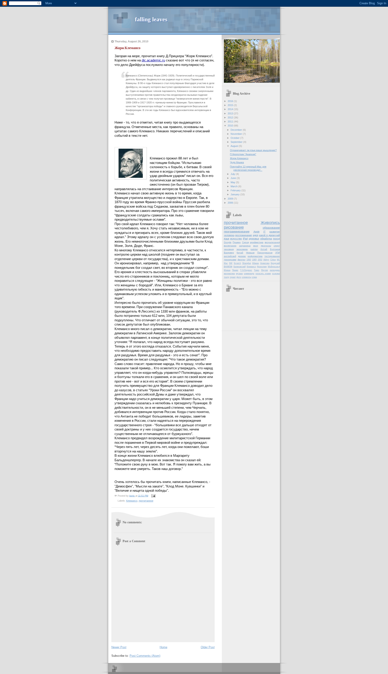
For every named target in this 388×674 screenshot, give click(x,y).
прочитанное (146, 500)
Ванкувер (229, 252)
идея (255, 235)
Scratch (237, 263)
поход (276, 238)
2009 (231, 198)
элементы (246, 277)
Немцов (250, 252)
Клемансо (131, 500)
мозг (255, 245)
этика (254, 277)
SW (230, 263)
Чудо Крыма (237, 162)
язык (226, 238)
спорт (277, 245)
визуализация (272, 242)
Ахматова (264, 263)
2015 (231, 105)
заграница (245, 245)
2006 (231, 202)
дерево (242, 256)
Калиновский (240, 266)
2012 (231, 117)
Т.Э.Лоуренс (246, 270)
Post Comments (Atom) (145, 655)
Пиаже (235, 270)
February (236, 190)
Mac (226, 263)
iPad (245, 238)
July (233, 174)
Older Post (208, 647)
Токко (256, 270)
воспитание (230, 245)
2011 (231, 121)
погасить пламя (263, 273)
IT (264, 231)
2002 (260, 260)
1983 (249, 260)
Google (227, 242)
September (237, 142)
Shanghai (246, 263)
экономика (242, 249)
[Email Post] (153, 495)
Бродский (275, 263)
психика (276, 273)
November (237, 134)
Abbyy (266, 260)
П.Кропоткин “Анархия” (243, 154)
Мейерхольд (274, 266)
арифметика (256, 242)
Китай (240, 252)
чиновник (229, 249)
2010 (231, 125)
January (235, 194)
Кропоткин (262, 266)
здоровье (254, 238)
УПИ (277, 252)
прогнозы (266, 245)
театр (226, 277)
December (237, 129)
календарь (275, 270)
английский (230, 256)
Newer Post (118, 647)
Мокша (227, 270)
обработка (266, 238)
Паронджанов (264, 252)
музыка (239, 273)
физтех (241, 259)
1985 (254, 260)
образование (271, 227)
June (234, 178)
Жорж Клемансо (239, 158)
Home (163, 647)
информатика (255, 256)
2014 (231, 109)
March (234, 186)
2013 (231, 113)
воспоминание (243, 235)
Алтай (263, 249)
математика (229, 273)
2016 (231, 101)
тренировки (230, 259)
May (233, 182)
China (273, 260)
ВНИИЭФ (228, 266)
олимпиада (249, 273)
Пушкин (237, 242)
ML (278, 260)
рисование (234, 227)
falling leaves (151, 19)
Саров (245, 242)
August (235, 146)
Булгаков (275, 249)
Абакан (255, 263)
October (235, 138)
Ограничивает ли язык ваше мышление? (253, 150)
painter (254, 249)
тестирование (272, 256)
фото (238, 277)
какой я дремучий (269, 235)
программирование (236, 231)
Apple (257, 231)
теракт (233, 277)
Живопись (270, 222)
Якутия (264, 270)
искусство (236, 238)
